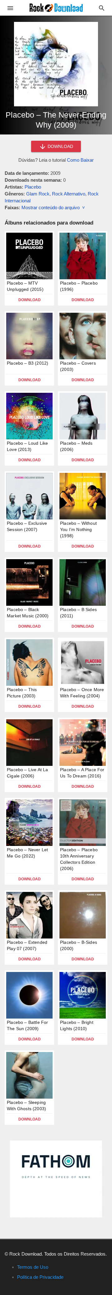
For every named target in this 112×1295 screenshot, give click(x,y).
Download (29, 300)
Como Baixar (80, 160)
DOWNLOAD (59, 146)
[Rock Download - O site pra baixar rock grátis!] (56, 7)
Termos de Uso (32, 1267)
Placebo (33, 187)
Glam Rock (37, 193)
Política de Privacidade (40, 1277)
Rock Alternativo (68, 193)
